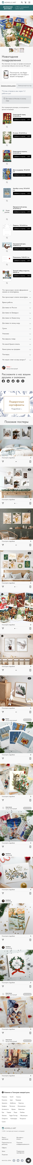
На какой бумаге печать (11, 344)
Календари (13, 1118)
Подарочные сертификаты (20, 1152)
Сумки (4, 1121)
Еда (3, 1112)
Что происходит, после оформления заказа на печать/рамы (15, 291)
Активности (5, 1109)
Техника (4, 1115)
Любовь (22, 1112)
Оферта (4, 1148)
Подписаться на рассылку (6, 1143)
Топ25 (11, 1097)
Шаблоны (13, 1103)
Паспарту (5, 354)
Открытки (5, 1118)
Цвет (11, 1100)
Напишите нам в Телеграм (28, 1160)
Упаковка (5, 334)
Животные (21, 1109)
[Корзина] (25, 2)
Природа (18, 1100)
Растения (12, 1106)
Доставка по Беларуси (10, 313)
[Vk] (8, 381)
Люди (15, 1112)
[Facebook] (3, 381)
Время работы (7, 302)
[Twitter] (13, 381)
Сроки (4, 328)
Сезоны (18, 1097)
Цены (3, 1151)
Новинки (4, 1097)
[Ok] (22, 381)
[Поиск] (22, 2)
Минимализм (21, 1106)
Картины (21, 1103)
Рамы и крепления (5, 1138)
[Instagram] (14, 1160)
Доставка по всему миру (11, 323)
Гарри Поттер (13, 1115)
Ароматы (4, 1103)
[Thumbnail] (16, 50)
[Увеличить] (7, 127)
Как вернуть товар (8, 339)
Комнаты (4, 1100)
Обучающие (23, 1115)
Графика (4, 1106)
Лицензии (5, 1154)
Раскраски (23, 1118)
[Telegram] (17, 381)
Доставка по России (9, 307)
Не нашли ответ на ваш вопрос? (14, 360)
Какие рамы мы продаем (11, 349)
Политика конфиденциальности (22, 1143)
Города (9, 1112)
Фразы (13, 1109)
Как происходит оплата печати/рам (15, 297)
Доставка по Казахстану (11, 318)
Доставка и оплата (19, 1138)
